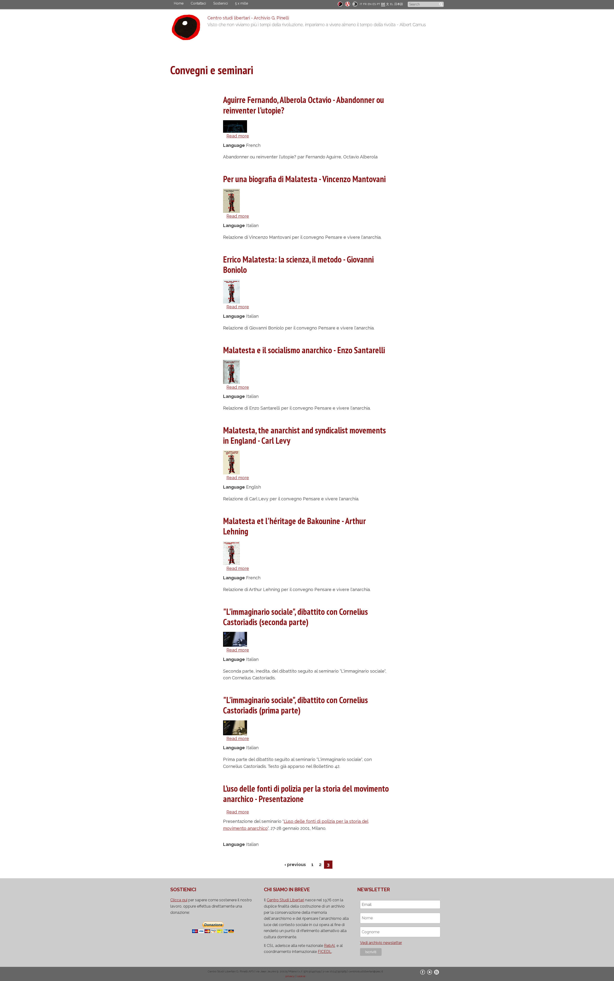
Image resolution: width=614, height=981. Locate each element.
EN (370, 4)
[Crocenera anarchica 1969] (355, 3)
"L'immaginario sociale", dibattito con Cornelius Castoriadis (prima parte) (295, 705)
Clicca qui (178, 900)
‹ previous (295, 864)
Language (234, 145)
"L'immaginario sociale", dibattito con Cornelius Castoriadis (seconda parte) (295, 617)
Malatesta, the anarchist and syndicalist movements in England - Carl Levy (304, 435)
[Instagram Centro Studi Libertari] (436, 972)
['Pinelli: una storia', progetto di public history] (340, 3)
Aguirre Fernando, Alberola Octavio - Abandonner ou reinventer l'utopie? (303, 105)
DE (383, 4)
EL (391, 4)
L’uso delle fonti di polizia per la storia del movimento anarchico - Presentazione (306, 793)
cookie (301, 976)
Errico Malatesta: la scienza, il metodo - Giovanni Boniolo (298, 264)
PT (378, 4)
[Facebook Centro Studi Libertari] (422, 972)
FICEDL (324, 951)
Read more (237, 135)
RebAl (329, 945)
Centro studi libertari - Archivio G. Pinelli (248, 17)
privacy (290, 976)
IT (361, 4)
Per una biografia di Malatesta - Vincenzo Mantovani (304, 179)
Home (178, 3)
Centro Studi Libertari (285, 900)
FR (365, 4)
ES (374, 4)
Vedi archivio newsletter (381, 942)
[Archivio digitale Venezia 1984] (347, 3)
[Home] (188, 28)
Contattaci (198, 3)
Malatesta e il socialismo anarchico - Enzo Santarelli (304, 350)
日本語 (398, 4)
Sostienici (220, 3)
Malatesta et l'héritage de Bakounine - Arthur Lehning (294, 526)
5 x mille (241, 3)
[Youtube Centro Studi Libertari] (429, 972)
